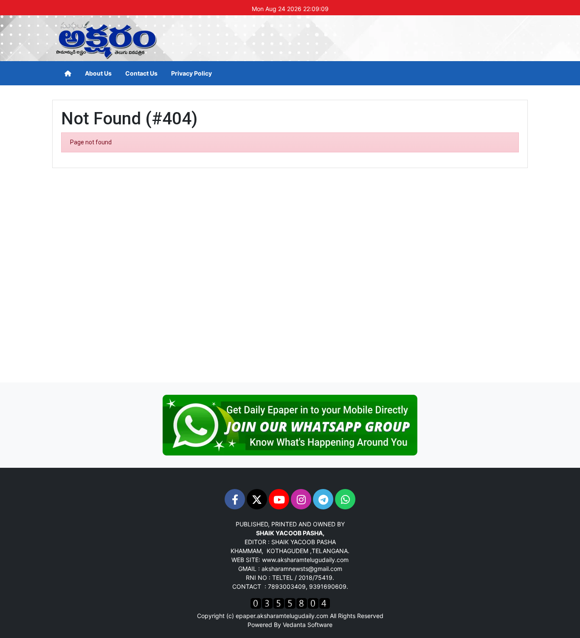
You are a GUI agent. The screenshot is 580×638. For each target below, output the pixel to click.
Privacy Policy (191, 73)
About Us (98, 73)
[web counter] (290, 602)
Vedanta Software (307, 624)
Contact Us (141, 73)
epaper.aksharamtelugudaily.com (282, 615)
